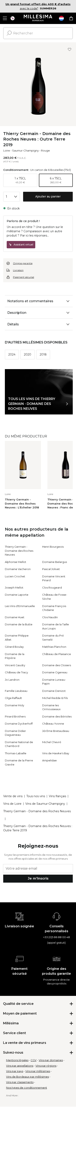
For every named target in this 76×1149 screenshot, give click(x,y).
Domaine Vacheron (18, 569)
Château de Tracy (16, 672)
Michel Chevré (51, 742)
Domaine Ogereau (54, 672)
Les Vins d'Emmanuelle (20, 606)
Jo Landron (12, 679)
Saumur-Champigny (25, 150)
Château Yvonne (53, 723)
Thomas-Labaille (15, 753)
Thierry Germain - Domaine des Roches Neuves (19, 550)
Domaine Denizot (54, 690)
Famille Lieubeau (16, 690)
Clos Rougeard (52, 587)
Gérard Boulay (14, 646)
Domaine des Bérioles (57, 716)
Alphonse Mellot (15, 562)
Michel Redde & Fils (55, 698)
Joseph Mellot (14, 587)
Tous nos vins (35, 796)
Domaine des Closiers (56, 665)
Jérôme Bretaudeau (55, 731)
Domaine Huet (14, 617)
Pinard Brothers (15, 716)
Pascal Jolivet (51, 569)
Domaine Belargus (54, 562)
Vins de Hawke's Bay (55, 753)
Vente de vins (12, 796)
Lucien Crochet (15, 576)
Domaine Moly (14, 705)
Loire (6, 150)
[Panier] (71, 18)
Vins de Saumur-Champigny (45, 804)
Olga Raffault (13, 698)
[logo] (38, 18)
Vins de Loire (12, 804)
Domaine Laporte (16, 594)
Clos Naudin (50, 617)
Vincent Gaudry (15, 665)
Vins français (57, 796)
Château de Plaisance (56, 654)
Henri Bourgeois (53, 546)
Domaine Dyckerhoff (19, 723)
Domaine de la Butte (18, 624)
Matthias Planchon (54, 646)
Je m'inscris (38, 878)
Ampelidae (49, 760)
